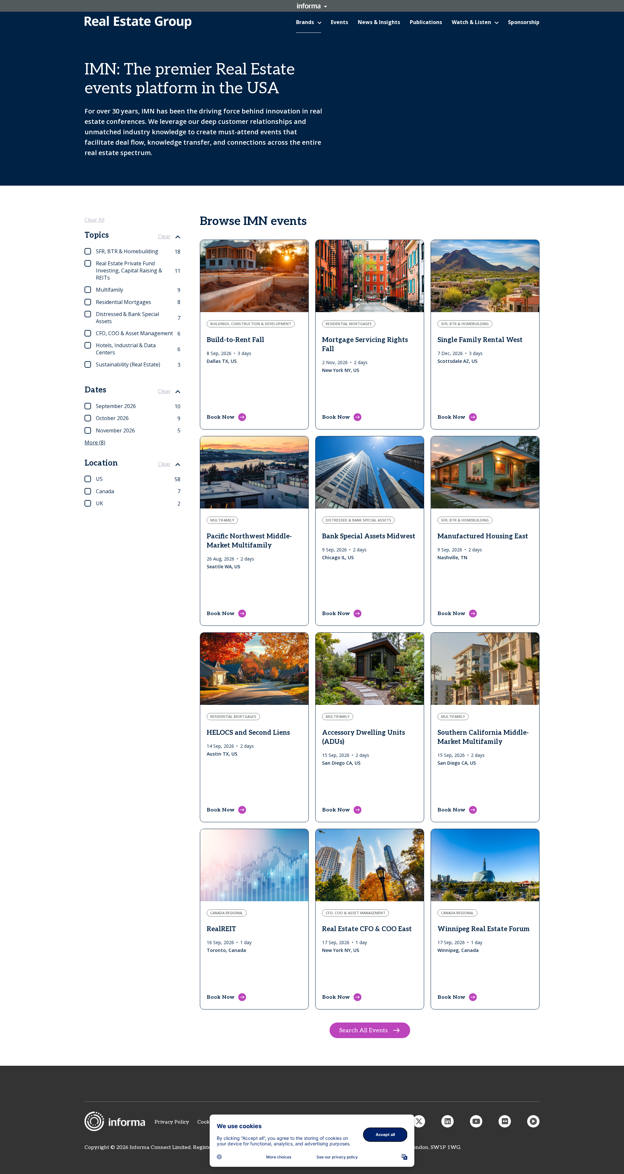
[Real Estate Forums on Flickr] (505, 1121)
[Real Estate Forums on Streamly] (533, 1121)
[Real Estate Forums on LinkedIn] (447, 1121)
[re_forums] (419, 1121)
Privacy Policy (172, 1122)
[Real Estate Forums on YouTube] (476, 1121)
